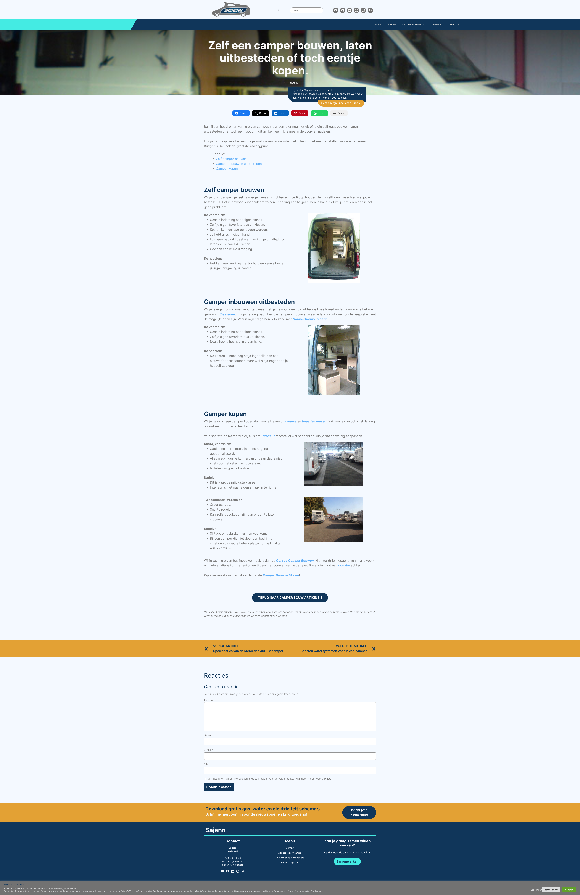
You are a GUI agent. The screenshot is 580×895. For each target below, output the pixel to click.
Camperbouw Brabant (310, 319)
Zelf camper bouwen (231, 159)
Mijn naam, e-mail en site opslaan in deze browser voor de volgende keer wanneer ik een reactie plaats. (270, 778)
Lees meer (536, 890)
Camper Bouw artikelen (281, 575)
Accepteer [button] (569, 889)
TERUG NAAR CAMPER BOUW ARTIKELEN (290, 597)
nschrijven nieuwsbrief (359, 812)
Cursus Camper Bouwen (295, 560)
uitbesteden (226, 314)
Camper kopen (227, 168)
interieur (268, 436)
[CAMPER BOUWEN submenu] (423, 24)
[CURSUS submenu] (440, 24)
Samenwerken (347, 861)
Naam (208, 735)
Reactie (209, 700)
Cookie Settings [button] (550, 890)
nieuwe (290, 421)
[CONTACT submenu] (458, 24)
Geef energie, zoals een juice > (340, 103)
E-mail (208, 749)
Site (206, 764)
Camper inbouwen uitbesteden (239, 164)
